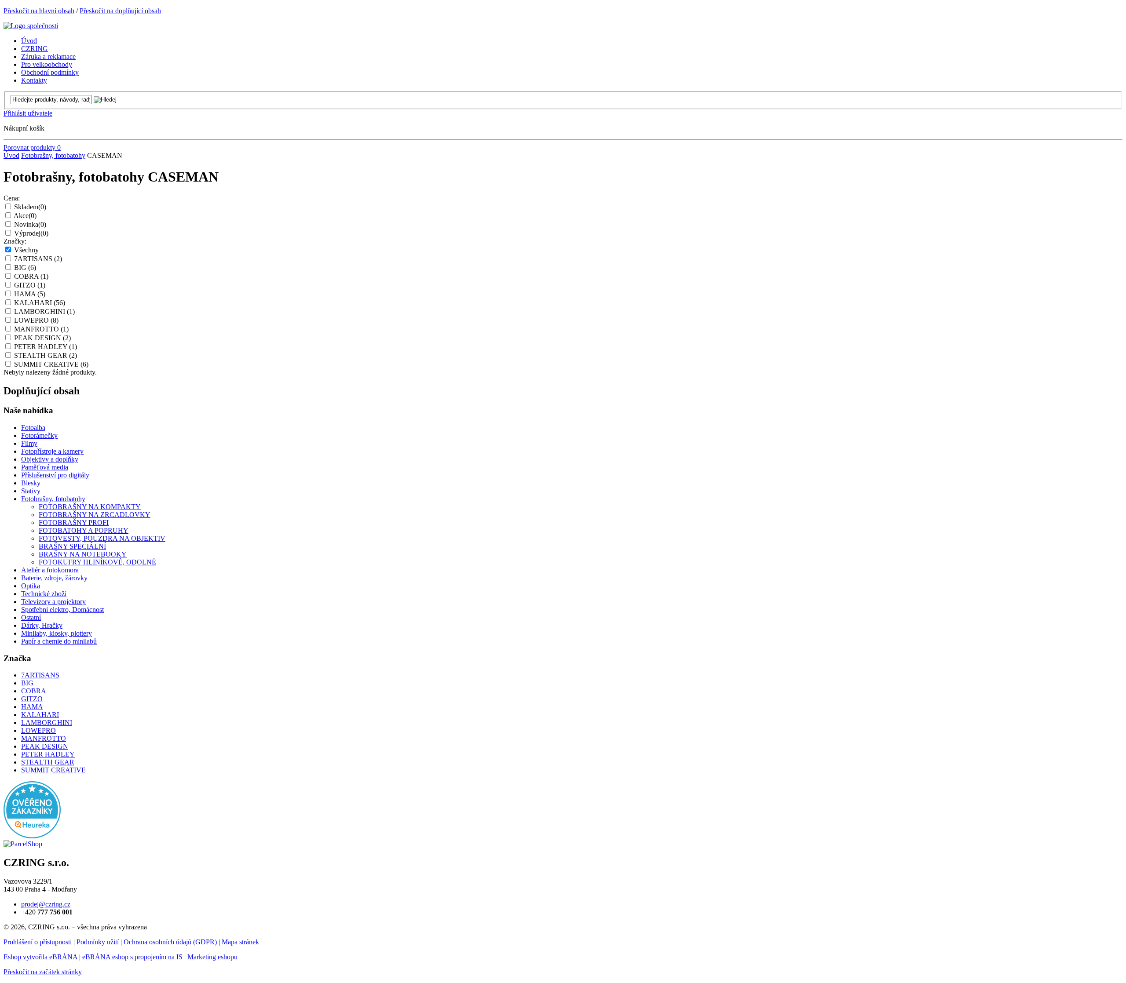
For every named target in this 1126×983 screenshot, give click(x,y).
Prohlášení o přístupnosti (38, 942)
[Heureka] (32, 836)
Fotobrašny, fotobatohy (53, 155)
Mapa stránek (240, 942)
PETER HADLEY (45, 346)
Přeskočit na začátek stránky (43, 972)
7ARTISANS (38, 258)
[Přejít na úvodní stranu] (31, 25)
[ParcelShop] (23, 844)
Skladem (30, 207)
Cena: (12, 198)
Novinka (30, 224)
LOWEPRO (36, 320)
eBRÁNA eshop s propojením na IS (132, 957)
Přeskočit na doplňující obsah (120, 11)
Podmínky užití (98, 942)
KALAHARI (39, 302)
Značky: (15, 241)
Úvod (11, 155)
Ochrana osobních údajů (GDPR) (170, 942)
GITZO (29, 285)
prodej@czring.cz (45, 904)
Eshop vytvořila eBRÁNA (40, 957)
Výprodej (31, 233)
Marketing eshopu (212, 957)
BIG (25, 267)
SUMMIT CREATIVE (51, 364)
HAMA (29, 294)
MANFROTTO (41, 329)
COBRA (31, 276)
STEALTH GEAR (45, 355)
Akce (25, 215)
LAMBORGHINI (44, 311)
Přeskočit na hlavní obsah (39, 11)
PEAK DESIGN (42, 338)
